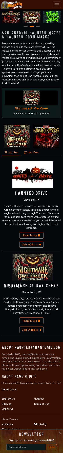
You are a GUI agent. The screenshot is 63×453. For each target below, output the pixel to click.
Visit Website (30, 244)
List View (12, 152)
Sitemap (6, 403)
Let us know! (9, 389)
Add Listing (40, 424)
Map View (33, 152)
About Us (39, 398)
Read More (30, 235)
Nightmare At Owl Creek (31, 108)
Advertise (7, 424)
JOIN (51, 447)
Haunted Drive (31, 193)
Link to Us (7, 408)
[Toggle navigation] (57, 4)
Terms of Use (41, 403)
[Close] (60, 432)
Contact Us (8, 398)
